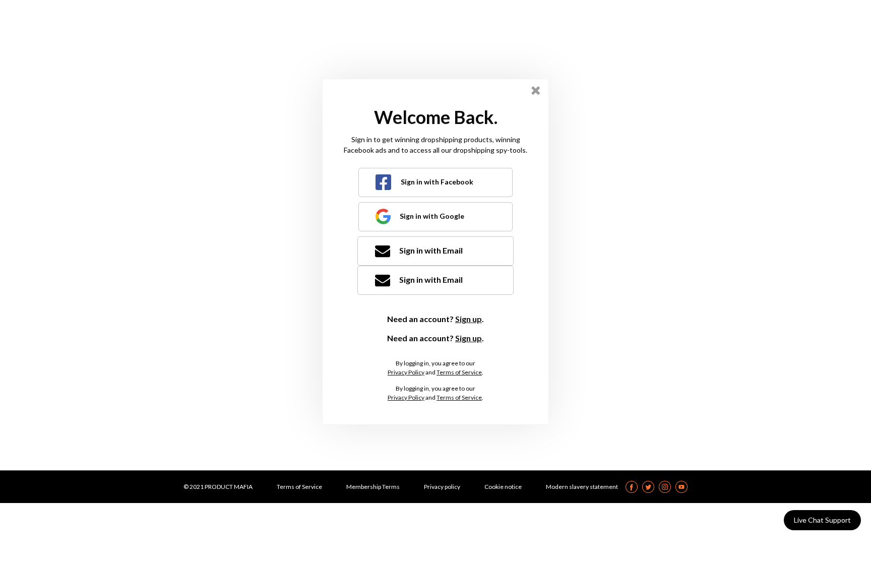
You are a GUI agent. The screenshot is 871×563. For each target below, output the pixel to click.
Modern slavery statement (582, 486)
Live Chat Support (822, 520)
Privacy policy (442, 486)
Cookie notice (503, 486)
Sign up (468, 319)
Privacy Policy (406, 372)
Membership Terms (373, 486)
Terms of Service (459, 372)
